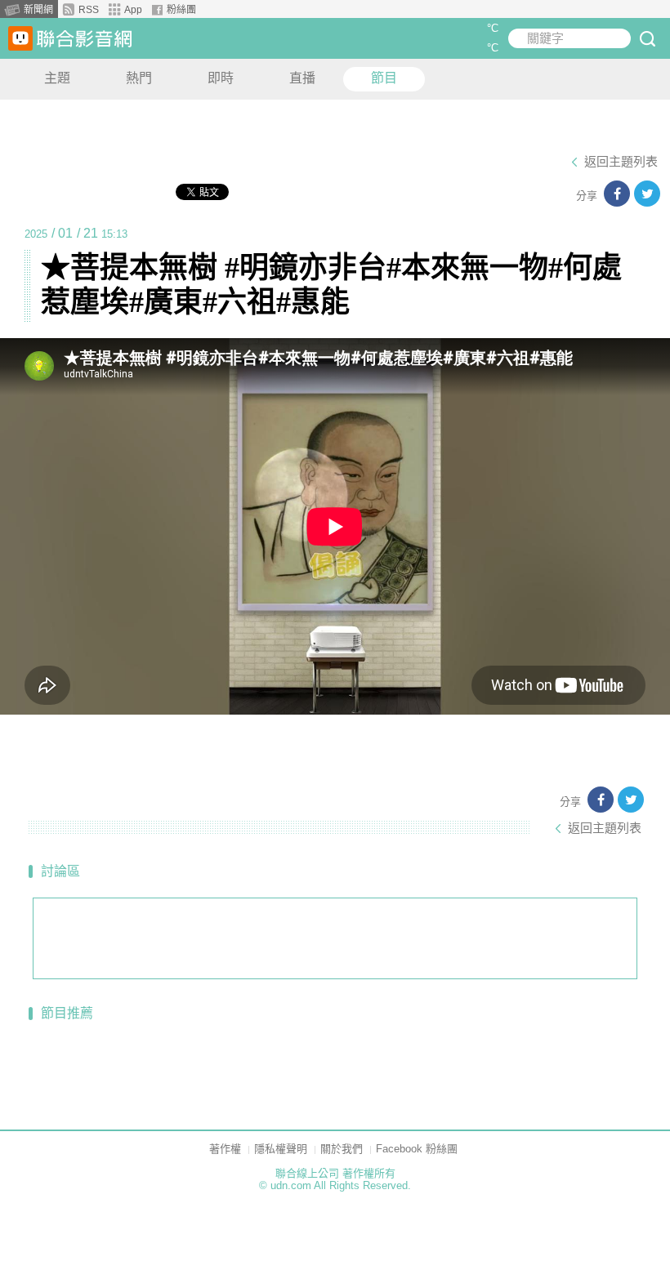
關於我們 (341, 1149)
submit (647, 38)
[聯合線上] (20, 38)
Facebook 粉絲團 (417, 1149)
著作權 (225, 1149)
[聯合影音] (84, 39)
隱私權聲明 (280, 1149)
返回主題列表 (621, 161)
